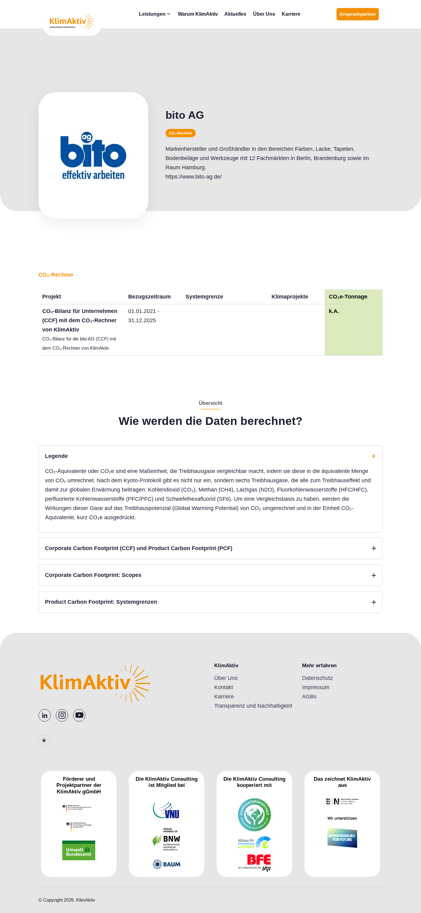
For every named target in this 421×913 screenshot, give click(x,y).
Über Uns (264, 14)
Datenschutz (317, 678)
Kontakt (223, 687)
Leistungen (152, 14)
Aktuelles (235, 14)
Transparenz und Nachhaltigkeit (253, 706)
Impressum (315, 687)
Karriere (291, 14)
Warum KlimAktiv (198, 14)
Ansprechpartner (359, 15)
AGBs (309, 696)
